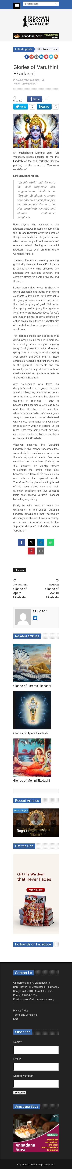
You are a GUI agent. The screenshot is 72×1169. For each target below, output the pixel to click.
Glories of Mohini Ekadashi (52, 591)
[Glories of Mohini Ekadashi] (33, 757)
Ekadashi (18, 161)
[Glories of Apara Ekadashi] (33, 710)
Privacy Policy (20, 1010)
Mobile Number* (23, 1075)
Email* (17, 1059)
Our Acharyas (21, 810)
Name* (17, 1042)
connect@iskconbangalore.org (37, 999)
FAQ (15, 1019)
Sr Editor (36, 80)
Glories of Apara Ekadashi (20, 591)
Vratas (16, 83)
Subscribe (20, 1092)
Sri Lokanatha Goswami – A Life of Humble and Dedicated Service (36, 826)
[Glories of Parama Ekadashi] (33, 663)
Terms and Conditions (25, 1014)
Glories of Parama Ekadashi (32, 686)
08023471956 (29, 995)
